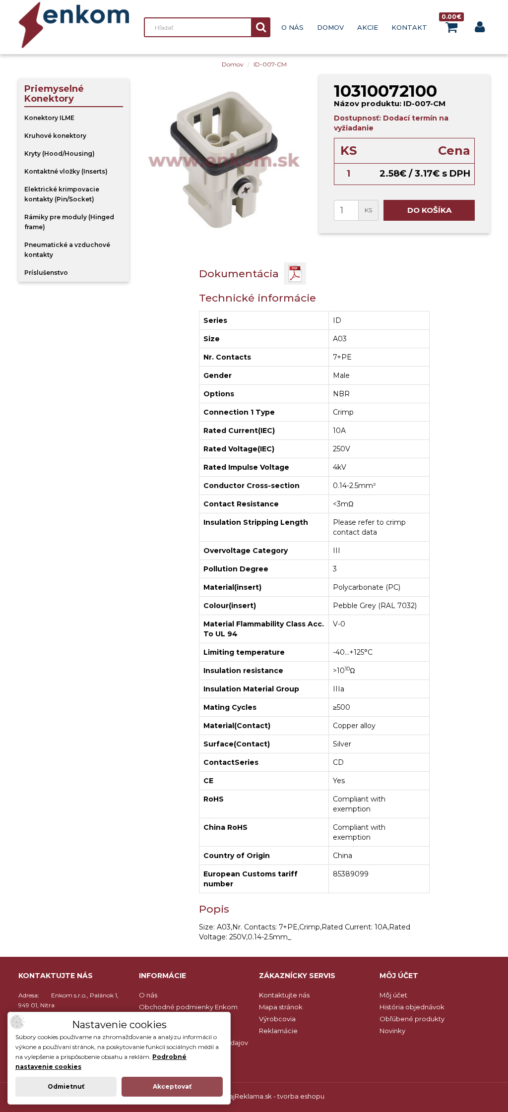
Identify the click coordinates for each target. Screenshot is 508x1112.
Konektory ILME (49, 118)
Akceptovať (172, 1086)
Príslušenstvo (46, 272)
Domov (330, 27)
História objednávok (412, 1007)
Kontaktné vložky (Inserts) (66, 171)
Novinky (392, 1031)
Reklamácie (278, 1031)
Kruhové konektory (55, 135)
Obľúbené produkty (412, 1019)
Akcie (367, 27)
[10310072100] (224, 159)
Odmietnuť (66, 1086)
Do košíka (429, 210)
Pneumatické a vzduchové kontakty (67, 249)
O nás (292, 27)
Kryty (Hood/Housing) (59, 153)
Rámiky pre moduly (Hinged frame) (69, 222)
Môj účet (393, 995)
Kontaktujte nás (284, 995)
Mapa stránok (281, 1007)
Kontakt (409, 27)
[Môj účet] (479, 29)
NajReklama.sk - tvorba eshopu (274, 1096)
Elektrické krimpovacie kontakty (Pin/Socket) (61, 194)
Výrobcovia (277, 1019)
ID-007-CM (270, 64)
